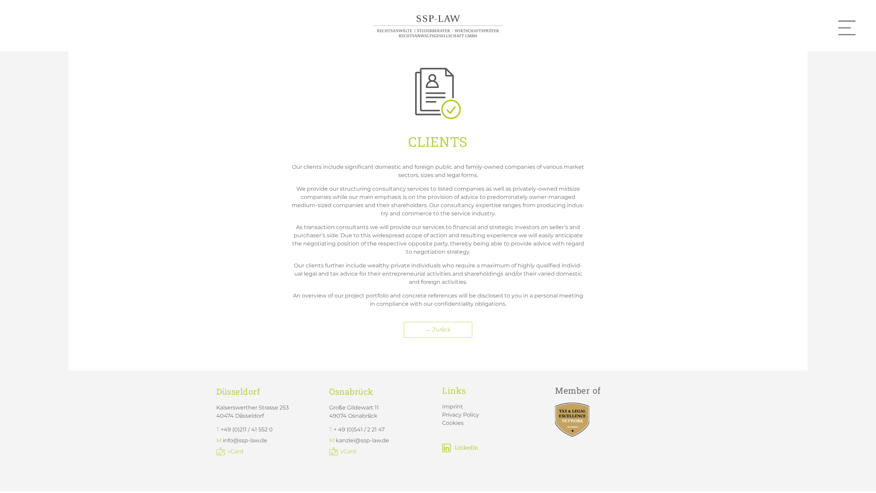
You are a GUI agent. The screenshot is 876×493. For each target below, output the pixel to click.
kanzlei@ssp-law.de (362, 440)
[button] (15, 478)
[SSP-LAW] (438, 25)
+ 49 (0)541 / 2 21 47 (359, 429)
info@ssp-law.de (245, 440)
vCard (235, 451)
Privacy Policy (460, 415)
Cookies (453, 423)
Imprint (452, 406)
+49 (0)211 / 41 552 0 (247, 429)
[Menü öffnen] (846, 28)
